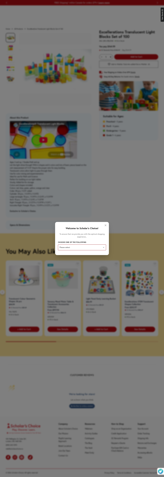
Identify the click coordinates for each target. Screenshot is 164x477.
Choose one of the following (72, 242)
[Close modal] (105, 225)
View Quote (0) (162, 14)
